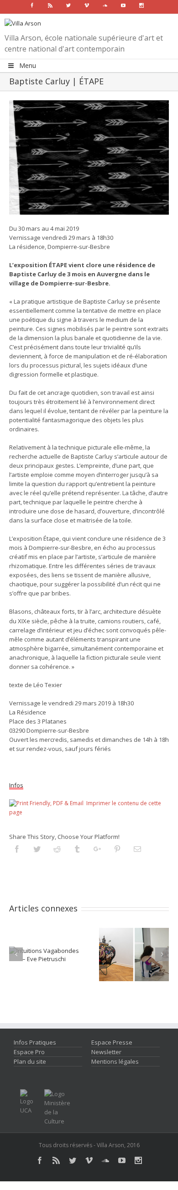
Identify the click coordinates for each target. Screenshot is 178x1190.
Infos (16, 785)
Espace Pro (29, 1052)
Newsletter (106, 1052)
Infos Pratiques (35, 1042)
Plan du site (30, 1061)
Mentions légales (115, 1061)
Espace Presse (111, 1042)
